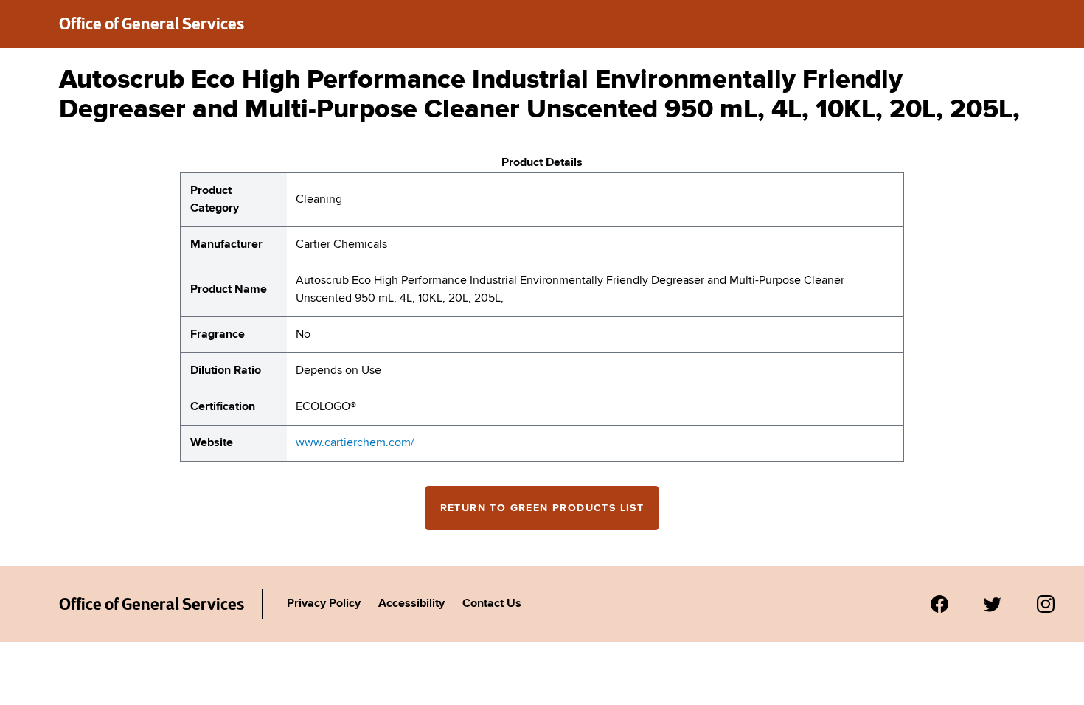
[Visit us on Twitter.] (992, 604)
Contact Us (491, 604)
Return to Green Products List (542, 508)
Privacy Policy (324, 604)
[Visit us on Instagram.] (1045, 604)
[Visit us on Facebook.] (939, 604)
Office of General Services (151, 23)
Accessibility (411, 604)
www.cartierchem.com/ (355, 443)
